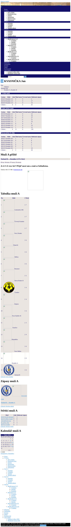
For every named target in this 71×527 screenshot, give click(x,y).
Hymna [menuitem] (6, 513)
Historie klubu (11, 18)
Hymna (6, 65)
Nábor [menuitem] (6, 514)
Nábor (6, 67)
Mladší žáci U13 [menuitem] (12, 499)
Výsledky (10, 25)
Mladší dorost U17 (13, 39)
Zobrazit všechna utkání (7, 406)
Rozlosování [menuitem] (7, 516)
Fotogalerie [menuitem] (7, 511)
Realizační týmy (12, 14)
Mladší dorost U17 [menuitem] (13, 486)
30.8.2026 (24, 396)
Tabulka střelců (12, 28)
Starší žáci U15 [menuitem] (12, 492)
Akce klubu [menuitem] (7, 517)
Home (6, 9)
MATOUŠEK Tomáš (7, 419)
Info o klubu (11, 12)
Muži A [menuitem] (6, 469)
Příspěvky (7, 62)
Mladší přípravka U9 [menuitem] (13, 506)
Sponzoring (11, 17)
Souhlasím (43, 525)
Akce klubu (7, 70)
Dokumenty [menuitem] (11, 467)
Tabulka (10, 26)
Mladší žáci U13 (12, 51)
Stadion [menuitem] (10, 463)
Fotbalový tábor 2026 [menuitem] (13, 519)
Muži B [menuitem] (6, 477)
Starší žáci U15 (12, 45)
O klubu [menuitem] (6, 458)
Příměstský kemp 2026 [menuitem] (14, 520)
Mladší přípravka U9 (13, 59)
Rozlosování (7, 69)
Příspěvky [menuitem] (7, 509)
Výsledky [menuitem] (10, 472)
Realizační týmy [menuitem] (12, 461)
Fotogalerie (7, 64)
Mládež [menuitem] (6, 484)
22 (11, 444)
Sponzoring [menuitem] (11, 464)
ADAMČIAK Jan (6, 421)
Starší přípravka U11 (13, 56)
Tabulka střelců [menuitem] (12, 475)
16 (12, 442)
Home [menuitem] (6, 456)
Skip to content (5, 1)
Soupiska (10, 23)
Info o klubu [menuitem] (11, 459)
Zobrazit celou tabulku (7, 377)
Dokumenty (11, 20)
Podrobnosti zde (18, 169)
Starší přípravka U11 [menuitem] (13, 503)
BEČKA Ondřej (5, 424)
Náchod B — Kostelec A (9, 159)
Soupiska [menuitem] (10, 470)
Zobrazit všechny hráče (7, 426)
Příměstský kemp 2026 (14, 73)
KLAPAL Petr (5, 423)
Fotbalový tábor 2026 (13, 72)
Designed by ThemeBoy (7, 453)
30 (12, 446)
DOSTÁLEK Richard (7, 417)
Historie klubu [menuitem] (11, 466)
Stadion (10, 15)
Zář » (9, 450)
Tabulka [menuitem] (10, 473)
